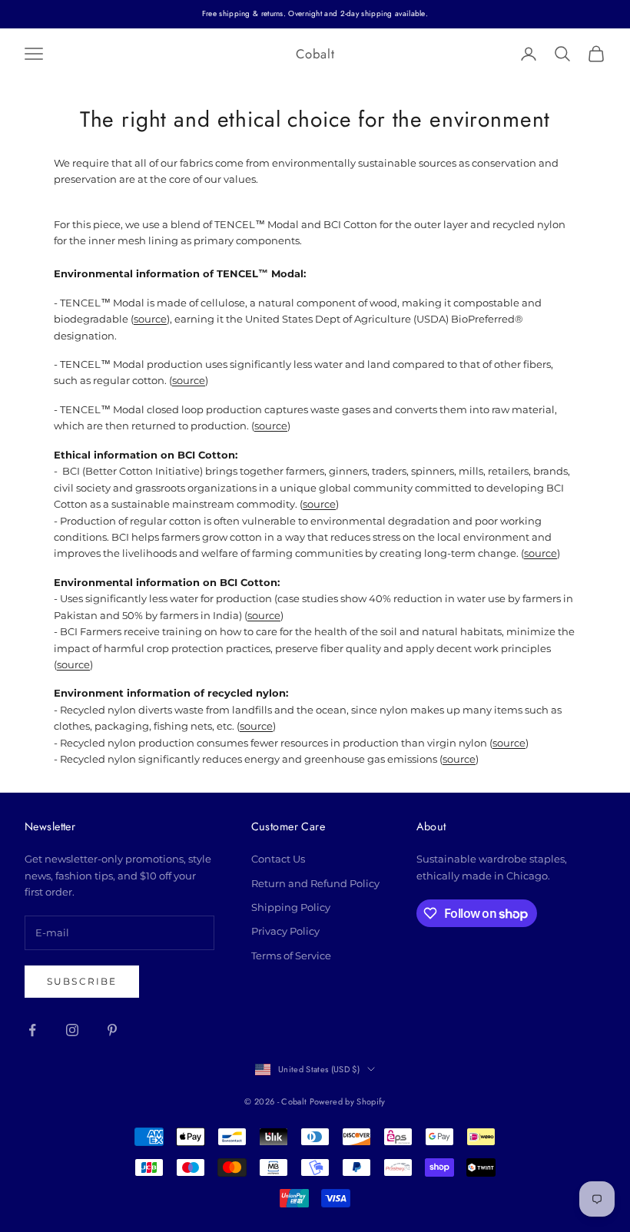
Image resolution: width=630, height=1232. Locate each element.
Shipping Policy (290, 907)
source (150, 319)
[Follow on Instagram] (72, 1030)
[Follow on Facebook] (32, 1030)
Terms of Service (291, 955)
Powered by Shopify (348, 1101)
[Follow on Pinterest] (112, 1030)
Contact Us (278, 859)
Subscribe (82, 981)
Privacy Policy (285, 931)
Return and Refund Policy (315, 883)
